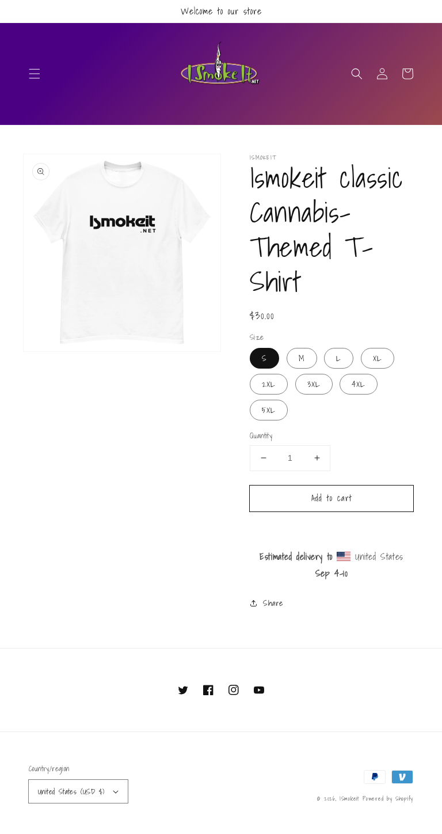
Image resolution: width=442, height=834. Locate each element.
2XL (269, 384)
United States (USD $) (71, 792)
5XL (269, 410)
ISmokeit (351, 798)
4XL (358, 384)
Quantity (261, 436)
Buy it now (332, 531)
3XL (314, 384)
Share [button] (273, 603)
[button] (34, 73)
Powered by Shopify (388, 798)
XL (377, 358)
